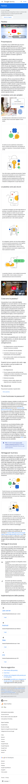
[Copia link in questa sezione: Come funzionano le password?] (2, 398)
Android (5, 625)
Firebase (3, 741)
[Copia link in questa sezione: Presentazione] (13, 42)
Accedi (24, 1)
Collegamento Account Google (7, 731)
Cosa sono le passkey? (9, 299)
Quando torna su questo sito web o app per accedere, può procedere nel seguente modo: (13, 364)
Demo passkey (6, 391)
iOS (3, 655)
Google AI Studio (4, 743)
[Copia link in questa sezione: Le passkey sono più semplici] (24, 95)
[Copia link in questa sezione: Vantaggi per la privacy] (19, 453)
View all (2, 752)
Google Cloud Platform (6, 767)
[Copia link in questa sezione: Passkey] (9, 22)
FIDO (22, 437)
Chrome (3, 739)
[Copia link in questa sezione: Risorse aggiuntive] (16, 667)
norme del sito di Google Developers (8, 692)
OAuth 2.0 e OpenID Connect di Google (9, 729)
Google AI (3, 769)
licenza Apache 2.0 (8, 691)
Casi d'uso (6, 673)
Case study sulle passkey (11, 670)
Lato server (6, 611)
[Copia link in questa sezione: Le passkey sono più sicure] (22, 187)
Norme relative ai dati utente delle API (9, 716)
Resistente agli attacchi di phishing (13, 580)
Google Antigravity (5, 745)
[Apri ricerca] (21, 1)
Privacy (7, 777)
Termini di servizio (5, 714)
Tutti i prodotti (4, 772)
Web (4, 640)
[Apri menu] (2, 1)
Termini (2, 777)
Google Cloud (4, 748)
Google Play (3, 750)
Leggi (5, 617)
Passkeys (4, 6)
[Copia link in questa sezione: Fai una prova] (12, 386)
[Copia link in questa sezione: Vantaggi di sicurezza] (18, 544)
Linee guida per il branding (6, 718)
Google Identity (4, 724)
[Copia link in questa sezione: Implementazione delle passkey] (2, 598)
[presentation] (14, 22)
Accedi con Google (5, 727)
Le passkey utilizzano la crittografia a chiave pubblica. (15, 562)
